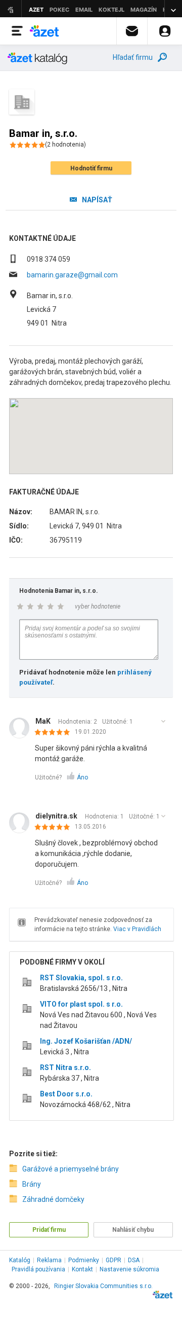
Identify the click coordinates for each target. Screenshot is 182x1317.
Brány (31, 1184)
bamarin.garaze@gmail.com (72, 275)
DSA (134, 1260)
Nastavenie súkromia (129, 1269)
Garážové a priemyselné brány (70, 1169)
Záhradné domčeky (53, 1199)
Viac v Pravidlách (137, 929)
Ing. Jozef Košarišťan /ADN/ (86, 1041)
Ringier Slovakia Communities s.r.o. (103, 1286)
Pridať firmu (49, 1229)
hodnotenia (65, 144)
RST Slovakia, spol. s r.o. (81, 978)
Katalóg (19, 1260)
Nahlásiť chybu (133, 1229)
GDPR (113, 1260)
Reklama (49, 1260)
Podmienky (83, 1260)
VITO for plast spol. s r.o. (81, 1004)
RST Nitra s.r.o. (65, 1067)
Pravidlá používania (38, 1269)
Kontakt (82, 1269)
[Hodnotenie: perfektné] (54, 733)
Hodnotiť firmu (91, 168)
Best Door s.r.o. (66, 1094)
